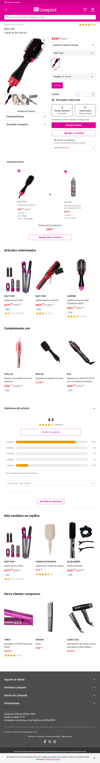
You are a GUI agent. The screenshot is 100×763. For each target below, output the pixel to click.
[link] (18, 285)
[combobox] (51, 483)
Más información (53, 759)
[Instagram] (54, 741)
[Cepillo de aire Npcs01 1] (8, 99)
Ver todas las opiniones (51, 501)
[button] (86, 24)
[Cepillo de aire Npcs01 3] (25, 99)
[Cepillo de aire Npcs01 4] (33, 99)
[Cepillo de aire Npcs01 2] (16, 99)
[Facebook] (45, 741)
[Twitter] (49, 741)
